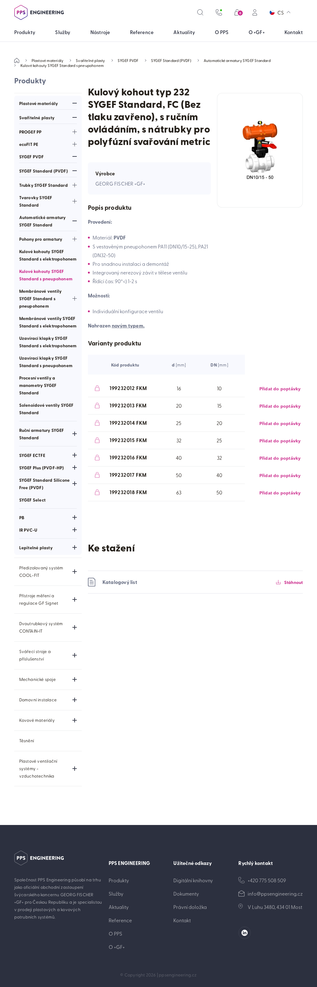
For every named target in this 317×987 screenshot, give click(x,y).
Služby (116, 893)
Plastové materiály (48, 60)
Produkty (119, 880)
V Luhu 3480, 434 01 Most (275, 906)
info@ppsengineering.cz (275, 893)
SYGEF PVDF (128, 60)
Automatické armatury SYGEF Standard (237, 60)
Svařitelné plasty (90, 60)
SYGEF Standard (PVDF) (171, 60)
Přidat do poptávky (280, 388)
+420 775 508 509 (267, 880)
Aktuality (119, 906)
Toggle (74, 103)
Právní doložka (190, 906)
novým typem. (128, 325)
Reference (120, 920)
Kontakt (182, 920)
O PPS (115, 933)
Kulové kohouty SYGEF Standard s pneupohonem (62, 65)
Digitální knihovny (193, 880)
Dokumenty (186, 893)
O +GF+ (117, 946)
